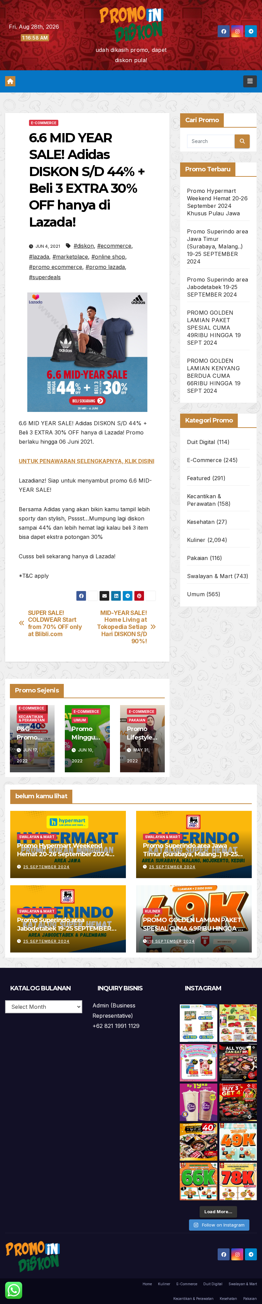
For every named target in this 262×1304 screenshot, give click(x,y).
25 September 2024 (46, 866)
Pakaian (137, 720)
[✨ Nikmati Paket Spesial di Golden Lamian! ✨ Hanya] (238, 1142)
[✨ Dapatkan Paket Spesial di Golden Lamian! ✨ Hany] (198, 1181)
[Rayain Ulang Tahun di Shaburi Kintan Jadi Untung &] (238, 1102)
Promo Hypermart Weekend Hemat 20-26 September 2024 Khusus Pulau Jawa (63, 854)
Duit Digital (201, 442)
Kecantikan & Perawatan (32, 718)
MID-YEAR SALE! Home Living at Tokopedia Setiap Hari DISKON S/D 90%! (122, 627)
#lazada (39, 256)
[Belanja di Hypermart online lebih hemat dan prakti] (198, 1023)
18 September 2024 (172, 941)
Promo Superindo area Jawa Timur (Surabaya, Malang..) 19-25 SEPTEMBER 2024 (217, 246)
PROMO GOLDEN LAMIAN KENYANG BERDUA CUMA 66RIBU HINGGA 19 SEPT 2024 (214, 375)
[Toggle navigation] (250, 81)
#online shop (108, 256)
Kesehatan (201, 521)
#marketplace (70, 256)
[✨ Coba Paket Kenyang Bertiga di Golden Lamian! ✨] (238, 1181)
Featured (198, 478)
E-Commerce (43, 123)
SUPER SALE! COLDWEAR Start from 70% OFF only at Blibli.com (55, 623)
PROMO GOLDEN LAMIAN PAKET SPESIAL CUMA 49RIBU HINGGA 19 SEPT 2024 (214, 327)
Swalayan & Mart (209, 576)
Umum (80, 720)
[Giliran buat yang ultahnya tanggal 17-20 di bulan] (198, 1142)
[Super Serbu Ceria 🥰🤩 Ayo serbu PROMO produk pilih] (198, 1062)
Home (147, 1284)
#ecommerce (114, 245)
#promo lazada (105, 266)
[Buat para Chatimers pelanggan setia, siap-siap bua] (198, 1102)
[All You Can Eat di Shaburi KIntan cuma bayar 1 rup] (238, 1062)
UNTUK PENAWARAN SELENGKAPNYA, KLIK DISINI (86, 461)
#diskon (84, 245)
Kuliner (196, 539)
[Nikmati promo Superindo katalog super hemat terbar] (238, 1023)
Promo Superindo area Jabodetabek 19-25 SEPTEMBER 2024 (217, 287)
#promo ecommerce (55, 266)
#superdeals (45, 277)
